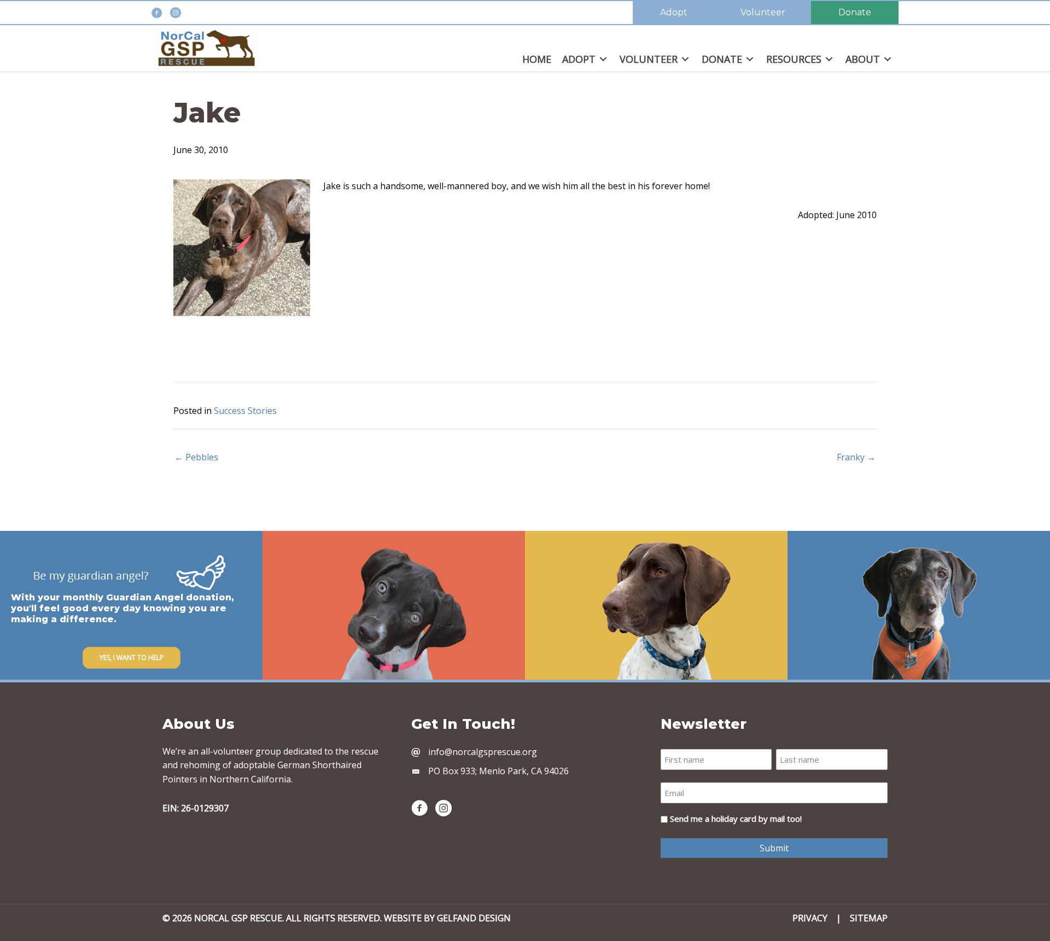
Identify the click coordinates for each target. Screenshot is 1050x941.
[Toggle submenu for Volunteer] (685, 59)
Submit (774, 848)
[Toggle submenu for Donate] (749, 59)
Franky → (856, 457)
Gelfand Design (474, 918)
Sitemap (869, 918)
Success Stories (245, 411)
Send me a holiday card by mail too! (736, 818)
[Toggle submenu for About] (887, 59)
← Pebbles (196, 457)
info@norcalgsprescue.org (482, 752)
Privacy (809, 918)
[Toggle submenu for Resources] (829, 59)
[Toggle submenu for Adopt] (603, 59)
